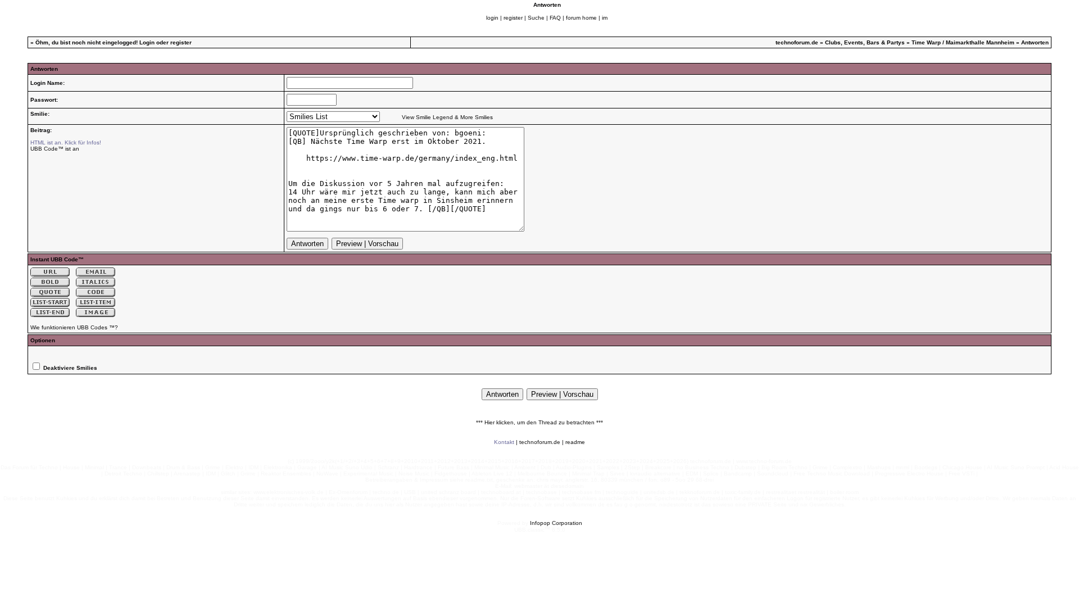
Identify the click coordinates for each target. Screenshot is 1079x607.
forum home (581, 18)
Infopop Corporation (556, 523)
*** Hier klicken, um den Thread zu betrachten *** (539, 422)
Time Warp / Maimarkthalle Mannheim (963, 42)
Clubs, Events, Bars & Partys (865, 42)
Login (147, 42)
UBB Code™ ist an (54, 149)
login (492, 18)
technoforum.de (797, 42)
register (513, 18)
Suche (536, 18)
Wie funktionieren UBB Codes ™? (74, 327)
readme (575, 442)
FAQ (555, 18)
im (604, 18)
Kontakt (504, 442)
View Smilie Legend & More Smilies (447, 117)
